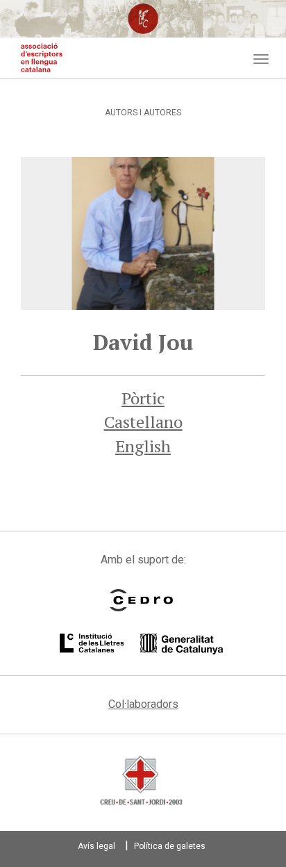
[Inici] (41, 57)
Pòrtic (143, 398)
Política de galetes (169, 846)
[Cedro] (141, 600)
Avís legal (96, 846)
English (143, 446)
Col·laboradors (143, 704)
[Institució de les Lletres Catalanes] (141, 644)
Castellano (143, 422)
